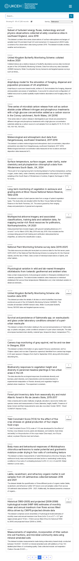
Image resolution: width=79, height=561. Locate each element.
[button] (32, 21)
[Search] (71, 16)
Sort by (47, 21)
